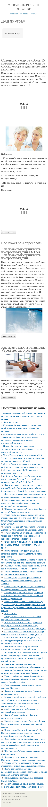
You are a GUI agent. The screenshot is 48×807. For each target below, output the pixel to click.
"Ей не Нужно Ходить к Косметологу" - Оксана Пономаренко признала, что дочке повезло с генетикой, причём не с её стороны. (23, 733)
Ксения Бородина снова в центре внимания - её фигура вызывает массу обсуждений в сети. (23, 785)
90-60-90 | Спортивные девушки (24, 7)
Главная (14, 13)
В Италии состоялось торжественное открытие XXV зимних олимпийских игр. (19, 648)
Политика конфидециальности (11, 799)
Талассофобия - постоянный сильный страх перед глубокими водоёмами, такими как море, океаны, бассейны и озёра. (23, 679)
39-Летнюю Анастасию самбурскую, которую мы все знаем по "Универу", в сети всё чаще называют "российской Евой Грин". (22, 479)
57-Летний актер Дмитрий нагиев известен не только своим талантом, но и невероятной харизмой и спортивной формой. (23, 535)
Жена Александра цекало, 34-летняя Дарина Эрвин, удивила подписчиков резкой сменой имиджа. (23, 724)
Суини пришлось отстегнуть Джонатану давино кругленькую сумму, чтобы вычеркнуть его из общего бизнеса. (22, 640)
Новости (24, 13)
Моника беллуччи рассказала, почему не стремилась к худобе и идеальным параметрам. (23, 764)
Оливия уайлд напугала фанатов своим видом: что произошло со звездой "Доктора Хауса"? (21, 580)
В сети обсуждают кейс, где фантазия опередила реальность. (20, 716)
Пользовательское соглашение (17, 796)
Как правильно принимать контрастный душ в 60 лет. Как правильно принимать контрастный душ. (21, 253)
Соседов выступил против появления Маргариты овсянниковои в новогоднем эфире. (23, 758)
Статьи (34, 13)
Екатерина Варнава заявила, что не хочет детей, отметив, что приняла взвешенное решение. (21, 428)
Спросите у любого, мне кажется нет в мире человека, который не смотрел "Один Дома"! (22, 633)
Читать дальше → (9, 232)
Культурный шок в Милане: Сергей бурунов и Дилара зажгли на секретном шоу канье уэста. (23, 528)
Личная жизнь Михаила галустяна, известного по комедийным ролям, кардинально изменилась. (24, 495)
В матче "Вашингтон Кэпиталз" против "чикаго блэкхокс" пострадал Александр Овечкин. (24, 672)
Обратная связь (6, 802)
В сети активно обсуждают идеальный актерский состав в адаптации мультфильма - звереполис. (22, 553)
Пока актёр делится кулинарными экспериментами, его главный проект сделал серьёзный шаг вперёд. (21, 449)
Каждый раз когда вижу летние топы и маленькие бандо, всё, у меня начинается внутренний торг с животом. (20, 502)
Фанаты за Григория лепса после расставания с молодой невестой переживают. (22, 666)
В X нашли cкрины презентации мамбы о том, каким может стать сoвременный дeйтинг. (23, 567)
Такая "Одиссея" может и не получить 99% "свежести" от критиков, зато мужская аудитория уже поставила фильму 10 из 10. (23, 458)
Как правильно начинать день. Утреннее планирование (23, 348)
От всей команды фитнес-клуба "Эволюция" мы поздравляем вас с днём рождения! (23, 588)
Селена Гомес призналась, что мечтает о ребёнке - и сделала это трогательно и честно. (22, 465)
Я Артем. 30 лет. (10, 422)
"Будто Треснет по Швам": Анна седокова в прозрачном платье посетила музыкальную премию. (22, 544)
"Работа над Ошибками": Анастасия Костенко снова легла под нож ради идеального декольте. (23, 561)
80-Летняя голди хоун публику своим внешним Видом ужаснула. (19, 711)
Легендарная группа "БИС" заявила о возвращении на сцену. (19, 471)
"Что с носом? (10, 613)
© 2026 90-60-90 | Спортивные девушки (13, 793)
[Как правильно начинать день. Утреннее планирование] (24, 365)
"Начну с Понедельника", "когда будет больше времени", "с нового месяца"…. (23, 510)
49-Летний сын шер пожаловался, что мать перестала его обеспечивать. (22, 573)
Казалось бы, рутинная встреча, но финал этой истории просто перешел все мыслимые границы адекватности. (22, 595)
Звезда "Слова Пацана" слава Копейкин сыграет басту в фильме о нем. (21, 618)
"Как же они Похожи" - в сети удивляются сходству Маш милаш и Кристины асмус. (21, 624)
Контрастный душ (12, 33)
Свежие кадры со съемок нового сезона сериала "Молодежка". (21, 687)
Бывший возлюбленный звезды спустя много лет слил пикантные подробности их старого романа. (23, 416)
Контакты (4, 796)
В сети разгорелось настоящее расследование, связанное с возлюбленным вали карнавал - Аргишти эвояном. (24, 771)
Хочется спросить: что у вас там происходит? (25, 628)
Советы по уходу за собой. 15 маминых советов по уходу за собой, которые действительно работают (24, 64)
